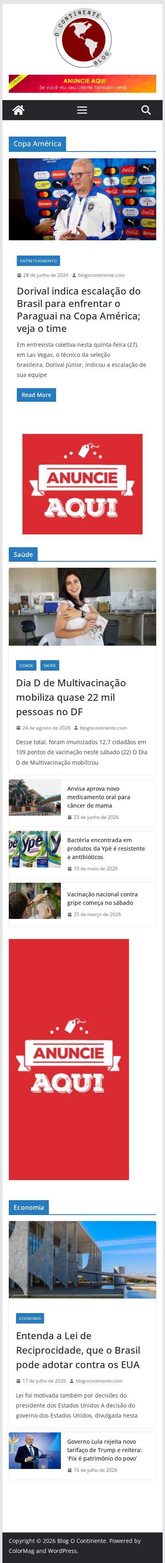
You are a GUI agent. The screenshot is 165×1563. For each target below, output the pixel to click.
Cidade (26, 665)
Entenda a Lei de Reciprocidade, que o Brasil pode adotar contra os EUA (78, 1350)
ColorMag (21, 1551)
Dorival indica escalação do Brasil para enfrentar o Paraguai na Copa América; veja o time (79, 309)
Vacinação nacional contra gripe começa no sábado (102, 898)
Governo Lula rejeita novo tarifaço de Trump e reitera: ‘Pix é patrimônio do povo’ (104, 1450)
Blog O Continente (81, 1541)
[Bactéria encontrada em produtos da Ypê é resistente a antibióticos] (35, 854)
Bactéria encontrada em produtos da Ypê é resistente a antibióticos (106, 848)
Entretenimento (38, 261)
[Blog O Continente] (18, 110)
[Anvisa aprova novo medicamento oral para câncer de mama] (35, 803)
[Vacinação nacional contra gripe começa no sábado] (35, 904)
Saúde (50, 665)
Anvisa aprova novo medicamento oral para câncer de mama (98, 797)
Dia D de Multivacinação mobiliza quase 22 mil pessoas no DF (71, 697)
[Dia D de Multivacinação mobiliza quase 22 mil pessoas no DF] (82, 610)
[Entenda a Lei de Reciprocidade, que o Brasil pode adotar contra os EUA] (82, 1263)
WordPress (62, 1551)
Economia (30, 1318)
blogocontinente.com (101, 275)
